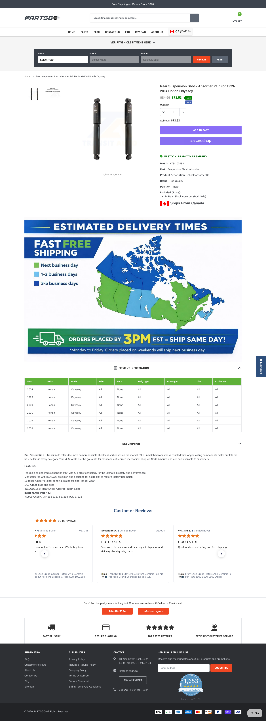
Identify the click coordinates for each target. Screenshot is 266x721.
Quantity (164, 105)
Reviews (140, 32)
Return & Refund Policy (82, 664)
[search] (194, 18)
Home (71, 32)
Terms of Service (79, 675)
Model (145, 53)
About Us (157, 32)
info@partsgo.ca (128, 670)
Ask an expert (133, 680)
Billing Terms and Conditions (85, 686)
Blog (97, 32)
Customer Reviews (133, 511)
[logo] (43, 18)
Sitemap (29, 686)
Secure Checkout (79, 681)
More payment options (201, 150)
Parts (84, 32)
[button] (44, 553)
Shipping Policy (77, 670)
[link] (34, 94)
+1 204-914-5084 (138, 689)
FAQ (127, 32)
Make (93, 53)
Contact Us (112, 32)
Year (41, 53)
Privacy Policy (77, 659)
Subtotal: (165, 120)
